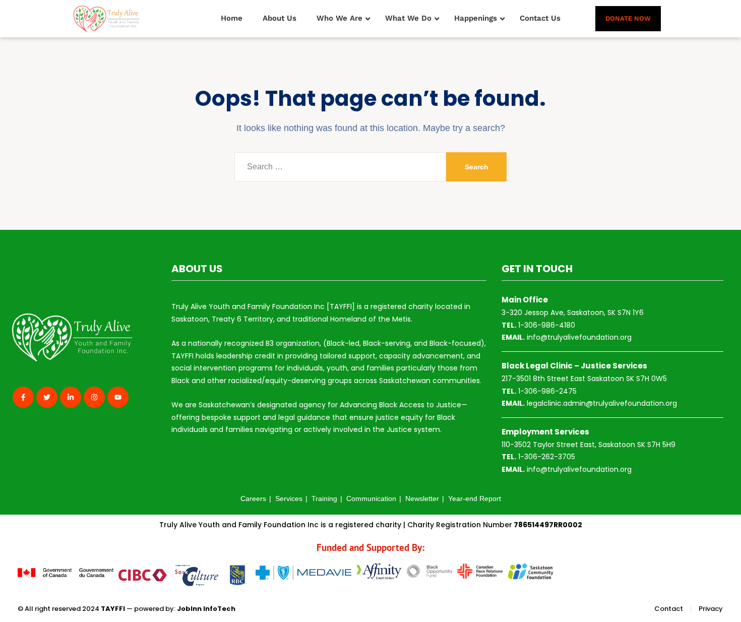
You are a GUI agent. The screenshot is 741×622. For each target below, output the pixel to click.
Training (324, 498)
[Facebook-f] (23, 397)
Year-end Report (474, 498)
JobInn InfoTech (206, 608)
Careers (253, 498)
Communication (371, 498)
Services (288, 498)
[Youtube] (118, 397)
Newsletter (422, 498)
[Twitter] (46, 397)
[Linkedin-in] (70, 397)
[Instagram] (94, 397)
